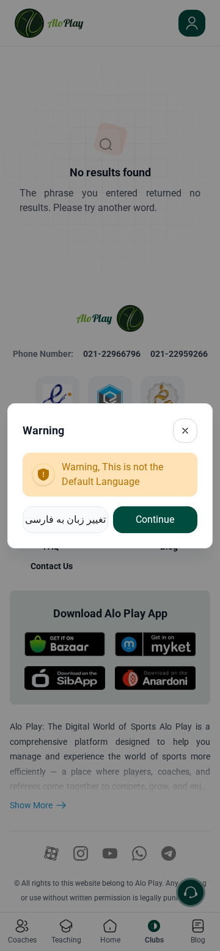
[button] (65, 519)
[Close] (185, 430)
